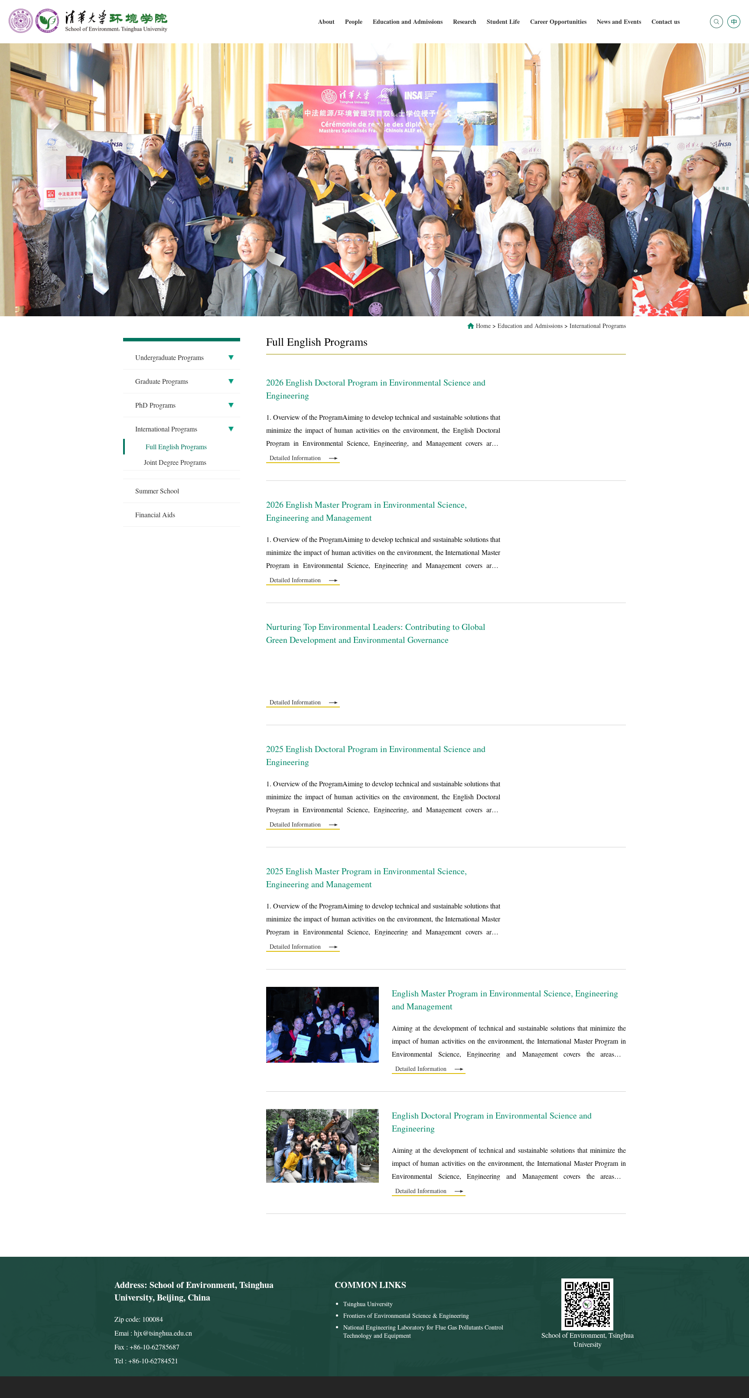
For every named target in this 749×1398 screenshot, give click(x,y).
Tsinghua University (368, 1304)
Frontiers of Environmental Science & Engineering (406, 1315)
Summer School (157, 490)
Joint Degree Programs (175, 462)
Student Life (503, 21)
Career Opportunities (558, 21)
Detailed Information (295, 458)
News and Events (619, 21)
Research (464, 21)
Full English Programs (176, 446)
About (326, 21)
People (353, 21)
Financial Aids (155, 514)
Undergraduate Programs (169, 357)
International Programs (166, 428)
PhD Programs (155, 405)
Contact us (665, 21)
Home (483, 325)
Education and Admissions (408, 21)
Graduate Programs (161, 381)
